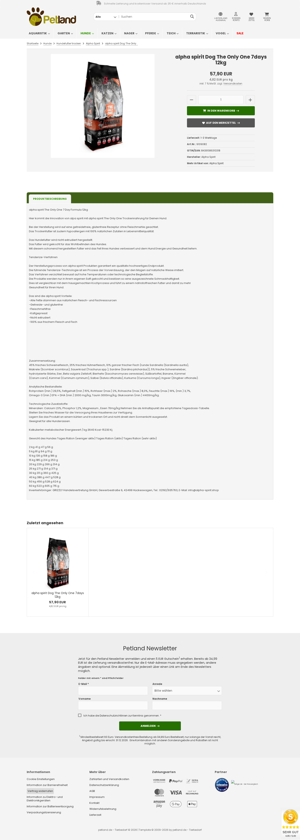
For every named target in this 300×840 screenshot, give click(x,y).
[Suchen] (192, 17)
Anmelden (150, 725)
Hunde (86, 33)
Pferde (150, 33)
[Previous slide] (34, 572)
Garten (64, 33)
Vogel (221, 33)
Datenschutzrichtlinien (114, 715)
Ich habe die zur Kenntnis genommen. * (122, 715)
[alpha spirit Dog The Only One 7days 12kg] (102, 106)
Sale (240, 33)
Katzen (107, 33)
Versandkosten (232, 83)
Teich (171, 33)
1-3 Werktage (209, 138)
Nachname (159, 698)
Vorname (84, 698)
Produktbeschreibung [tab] (50, 199)
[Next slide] (266, 572)
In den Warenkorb (221, 110)
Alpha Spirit (216, 163)
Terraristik (195, 33)
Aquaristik (38, 33)
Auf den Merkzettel (221, 122)
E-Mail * (83, 684)
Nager (129, 33)
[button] (106, 17)
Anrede (157, 684)
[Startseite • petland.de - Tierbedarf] (51, 16)
